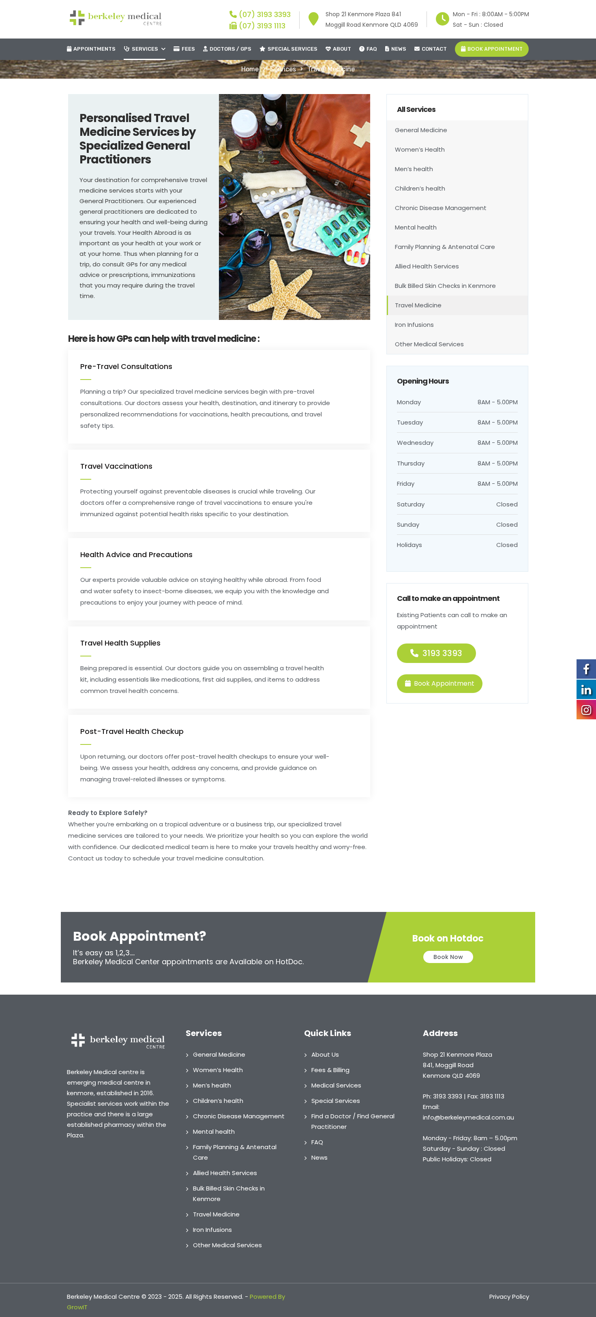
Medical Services (336, 1085)
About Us (325, 1054)
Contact (434, 49)
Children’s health (420, 188)
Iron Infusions (414, 324)
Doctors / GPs (230, 49)
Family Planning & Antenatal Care (445, 246)
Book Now (448, 957)
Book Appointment (495, 49)
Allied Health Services (427, 266)
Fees (188, 49)
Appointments (94, 49)
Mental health (416, 227)
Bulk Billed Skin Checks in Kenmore (445, 285)
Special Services (292, 49)
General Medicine (421, 130)
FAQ (372, 49)
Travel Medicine (418, 305)
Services (145, 49)
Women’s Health (420, 149)
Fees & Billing (330, 1070)
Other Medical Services (429, 344)
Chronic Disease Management (441, 208)
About (342, 49)
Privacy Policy (509, 1296)
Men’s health (414, 169)
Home (250, 69)
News (398, 49)
